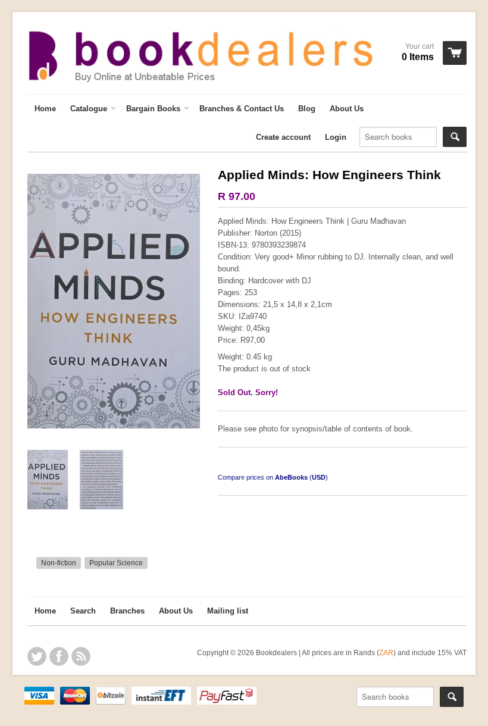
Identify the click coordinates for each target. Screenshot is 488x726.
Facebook (58, 656)
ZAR (386, 652)
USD (319, 477)
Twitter (36, 656)
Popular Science (116, 563)
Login (335, 137)
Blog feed (80, 656)
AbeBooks (291, 477)
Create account (283, 137)
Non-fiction (58, 563)
